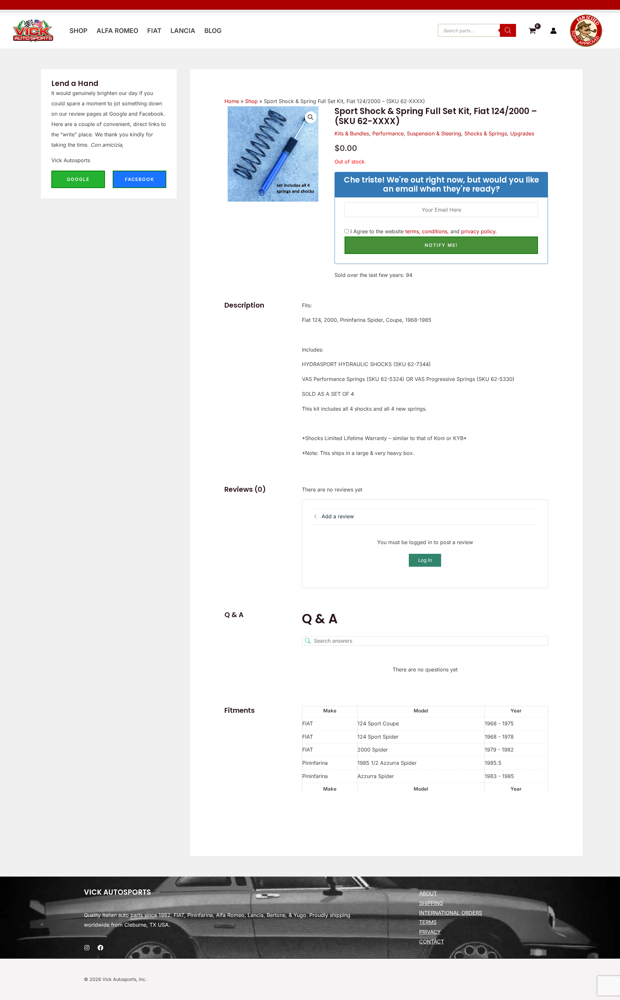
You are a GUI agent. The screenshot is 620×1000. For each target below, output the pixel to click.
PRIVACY (430, 932)
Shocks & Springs (485, 133)
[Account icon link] (553, 30)
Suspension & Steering (434, 133)
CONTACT (431, 941)
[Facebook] (100, 948)
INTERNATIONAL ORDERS (450, 913)
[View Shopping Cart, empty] (532, 31)
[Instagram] (87, 948)
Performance (388, 133)
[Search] (508, 30)
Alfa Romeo (117, 31)
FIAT (154, 31)
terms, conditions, (427, 231)
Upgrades (522, 133)
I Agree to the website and (423, 231)
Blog (213, 31)
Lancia (182, 31)
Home (231, 101)
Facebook (139, 179)
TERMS (428, 922)
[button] (310, 117)
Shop (78, 31)
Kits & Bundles (352, 133)
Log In (425, 560)
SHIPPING (431, 903)
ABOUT (428, 893)
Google (78, 179)
